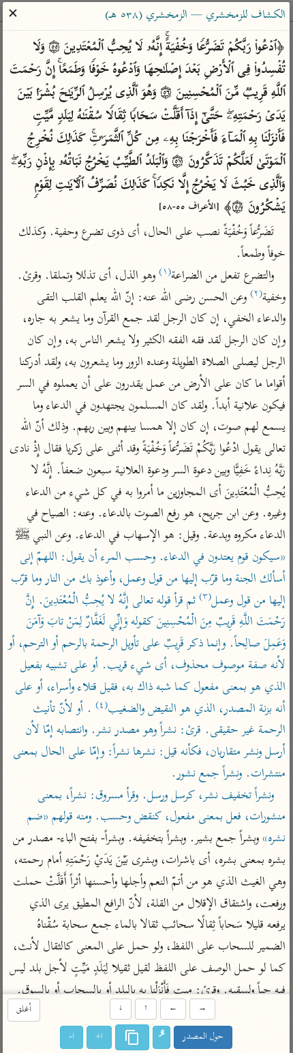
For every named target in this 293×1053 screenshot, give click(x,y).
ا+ (100, 1037)
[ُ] (162, 1037)
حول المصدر (203, 1037)
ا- (72, 1037)
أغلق (23, 1010)
